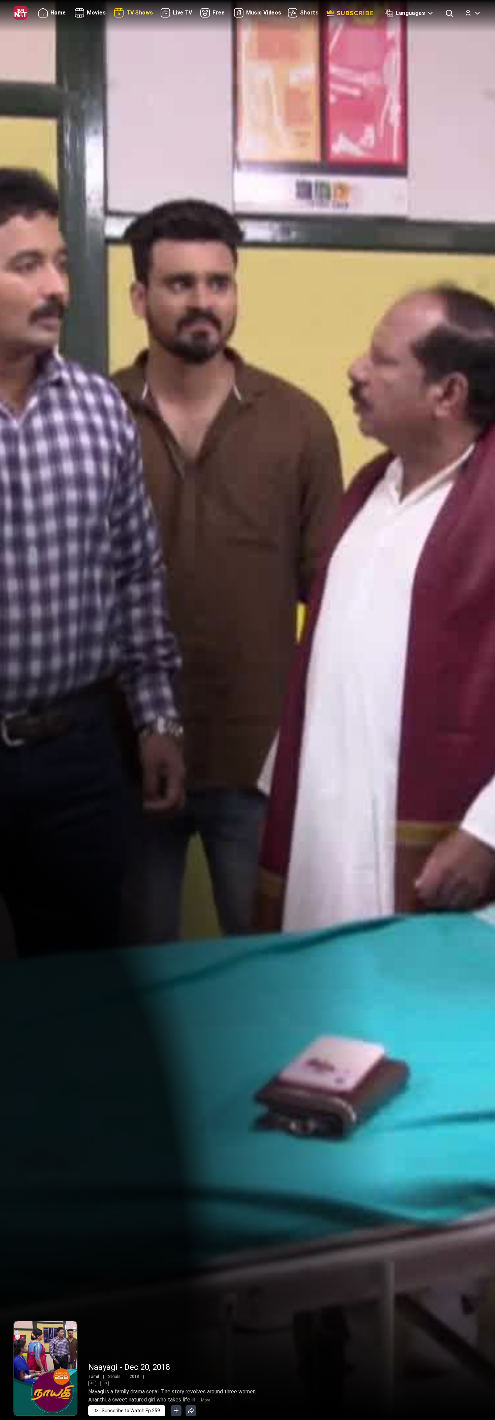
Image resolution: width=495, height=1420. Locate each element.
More (205, 1400)
